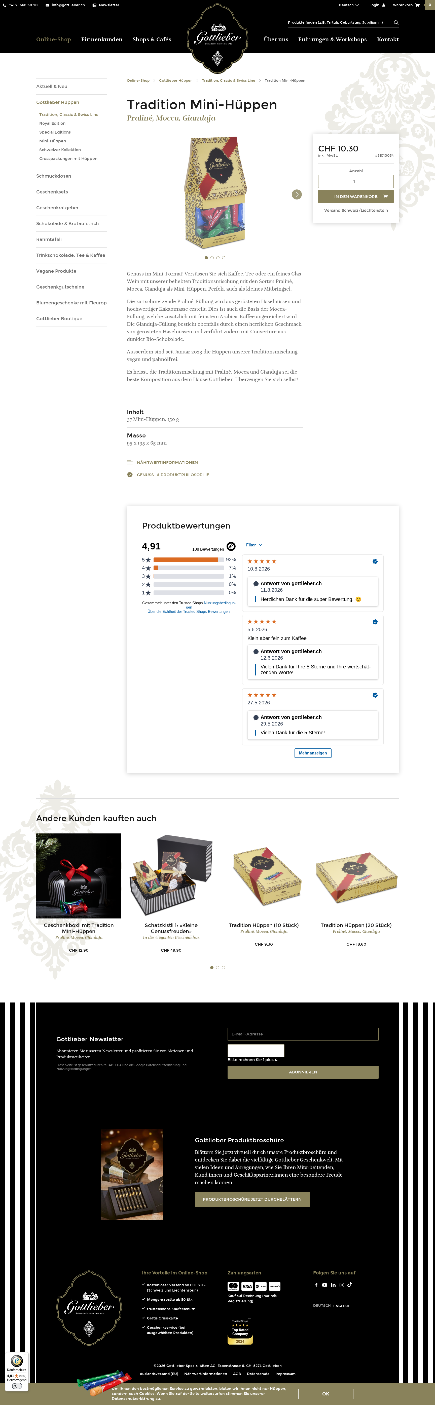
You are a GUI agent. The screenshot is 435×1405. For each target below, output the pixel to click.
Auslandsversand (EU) (159, 1374)
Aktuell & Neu (51, 86)
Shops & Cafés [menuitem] (152, 40)
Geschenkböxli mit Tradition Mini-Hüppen (79, 928)
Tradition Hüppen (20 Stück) (356, 925)
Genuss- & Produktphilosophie (173, 474)
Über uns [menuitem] (276, 40)
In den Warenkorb (356, 196)
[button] (206, 257)
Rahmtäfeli (49, 239)
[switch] (17, 1386)
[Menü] (25, 1355)
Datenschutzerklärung (163, 1065)
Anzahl (356, 171)
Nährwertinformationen (167, 462)
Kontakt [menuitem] (388, 40)
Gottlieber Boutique (59, 319)
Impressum (286, 1374)
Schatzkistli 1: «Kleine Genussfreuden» (171, 928)
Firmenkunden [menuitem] (102, 40)
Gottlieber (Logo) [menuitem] (217, 38)
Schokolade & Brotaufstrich (67, 223)
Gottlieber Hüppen (57, 102)
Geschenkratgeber (57, 208)
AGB (237, 1374)
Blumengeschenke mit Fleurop (71, 303)
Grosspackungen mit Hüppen (68, 158)
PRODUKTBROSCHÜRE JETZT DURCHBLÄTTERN (252, 1199)
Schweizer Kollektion (60, 149)
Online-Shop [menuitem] (53, 40)
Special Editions (55, 132)
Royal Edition (52, 123)
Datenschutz (258, 1374)
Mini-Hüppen (52, 141)
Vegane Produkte (56, 271)
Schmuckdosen (53, 176)
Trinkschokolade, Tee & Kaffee (70, 255)
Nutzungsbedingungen (74, 1069)
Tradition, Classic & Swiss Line (68, 114)
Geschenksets (52, 192)
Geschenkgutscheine (60, 287)
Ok (325, 1394)
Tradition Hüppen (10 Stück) (264, 925)
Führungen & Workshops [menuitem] (332, 40)
